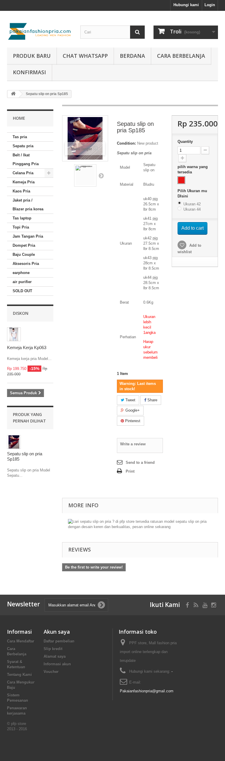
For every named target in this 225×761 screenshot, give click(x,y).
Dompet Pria (24, 245)
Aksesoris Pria (26, 263)
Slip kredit (53, 649)
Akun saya (57, 631)
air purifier (22, 282)
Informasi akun (57, 664)
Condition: (126, 143)
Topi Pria (21, 227)
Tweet (129, 400)
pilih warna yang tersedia (193, 169)
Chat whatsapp (85, 55)
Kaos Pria (21, 191)
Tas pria (20, 137)
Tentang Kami (19, 674)
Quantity (185, 141)
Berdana (132, 55)
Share (151, 400)
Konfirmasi (29, 72)
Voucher (51, 671)
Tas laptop (22, 218)
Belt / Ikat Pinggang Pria (26, 159)
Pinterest (132, 421)
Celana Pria (23, 173)
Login (209, 5)
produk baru (32, 55)
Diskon (20, 313)
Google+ (132, 410)
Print (130, 471)
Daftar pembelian (59, 641)
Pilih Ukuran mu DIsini (192, 193)
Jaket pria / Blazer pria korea (28, 204)
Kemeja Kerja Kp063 (26, 347)
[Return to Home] (13, 94)
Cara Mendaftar (20, 641)
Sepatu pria (23, 146)
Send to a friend (140, 462)
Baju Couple (24, 254)
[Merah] (181, 180)
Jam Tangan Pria (28, 236)
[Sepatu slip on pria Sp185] (85, 175)
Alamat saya (55, 656)
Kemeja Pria (24, 182)
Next (101, 175)
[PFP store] (39, 31)
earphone (21, 272)
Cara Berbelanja (181, 55)
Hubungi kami (186, 5)
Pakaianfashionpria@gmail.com (146, 691)
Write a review (133, 444)
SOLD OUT (22, 291)
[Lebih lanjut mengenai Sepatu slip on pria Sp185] (14, 442)
